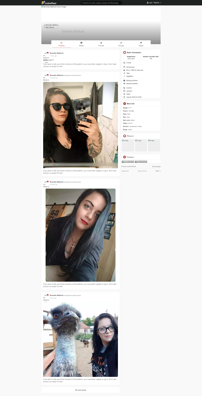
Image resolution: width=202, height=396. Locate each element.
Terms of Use (142, 171)
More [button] (157, 171)
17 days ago (53, 56)
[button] (101, 3)
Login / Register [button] (154, 2)
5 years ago (53, 298)
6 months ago (53, 78)
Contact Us (125, 171)
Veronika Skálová (72, 30)
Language (157, 166)
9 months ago (53, 184)
